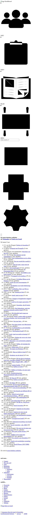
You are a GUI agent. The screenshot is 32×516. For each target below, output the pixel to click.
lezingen (9, 477)
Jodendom (6, 472)
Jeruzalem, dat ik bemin (23, 305)
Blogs (5, 488)
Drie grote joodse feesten (19, 431)
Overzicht (6, 485)
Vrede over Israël (16, 239)
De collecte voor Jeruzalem (20, 438)
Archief (6, 486)
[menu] (1, 235)
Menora (6, 493)
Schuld (6, 498)
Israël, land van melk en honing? (18, 334)
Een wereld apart (14, 268)
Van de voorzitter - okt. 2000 (18, 425)
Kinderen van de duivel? (17, 355)
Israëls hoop (15, 347)
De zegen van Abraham (16, 349)
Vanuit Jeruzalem (18, 405)
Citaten (6, 490)
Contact (6, 461)
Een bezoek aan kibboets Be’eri (22, 391)
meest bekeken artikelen (14, 450)
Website (6, 503)
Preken (6, 496)
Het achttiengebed (21, 397)
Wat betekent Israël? (18, 331)
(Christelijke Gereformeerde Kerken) (12, 513)
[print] (16, 202)
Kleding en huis (19, 292)
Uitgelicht (6, 501)
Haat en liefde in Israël (19, 352)
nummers (9, 469)
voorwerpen (10, 474)
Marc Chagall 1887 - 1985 (19, 362)
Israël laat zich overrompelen (18, 282)
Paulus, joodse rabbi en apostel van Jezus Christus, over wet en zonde (17, 317)
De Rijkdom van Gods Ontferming (20, 285)
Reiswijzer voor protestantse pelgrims (20, 340)
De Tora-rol (13, 378)
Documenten (7, 491)
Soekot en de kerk (18, 379)
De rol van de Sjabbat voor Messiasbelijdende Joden (16, 385)
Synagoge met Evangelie (17, 248)
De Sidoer (12, 383)
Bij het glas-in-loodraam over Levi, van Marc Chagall (17, 359)
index (8, 471)
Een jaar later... (18, 321)
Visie (5, 464)
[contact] (16, 171)
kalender (9, 476)
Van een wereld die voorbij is (22, 261)
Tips (5, 499)
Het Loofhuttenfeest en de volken (21, 258)
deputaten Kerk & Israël (9, 512)
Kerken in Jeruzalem (22, 245)
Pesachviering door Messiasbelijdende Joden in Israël (13, 373)
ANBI (25, 514)
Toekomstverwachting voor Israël (21, 421)
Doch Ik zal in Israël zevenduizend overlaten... (14, 395)
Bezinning (6, 466)
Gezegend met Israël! (18, 418)
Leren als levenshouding (19, 387)
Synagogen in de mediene (18, 276)
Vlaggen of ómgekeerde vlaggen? (21, 298)
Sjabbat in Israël (18, 366)
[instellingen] (16, 233)
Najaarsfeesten (8, 495)
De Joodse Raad (15, 400)
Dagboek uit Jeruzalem (22, 408)
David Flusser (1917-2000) (21, 444)
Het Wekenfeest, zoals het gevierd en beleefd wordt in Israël (17, 309)
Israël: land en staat (17, 295)
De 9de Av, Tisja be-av (22, 402)
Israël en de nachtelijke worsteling (20, 441)
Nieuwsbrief (7, 479)
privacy (19, 514)
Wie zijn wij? (7, 463)
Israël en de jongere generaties (20, 302)
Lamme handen (16, 365)
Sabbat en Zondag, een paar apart (20, 370)
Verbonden (6, 239)
